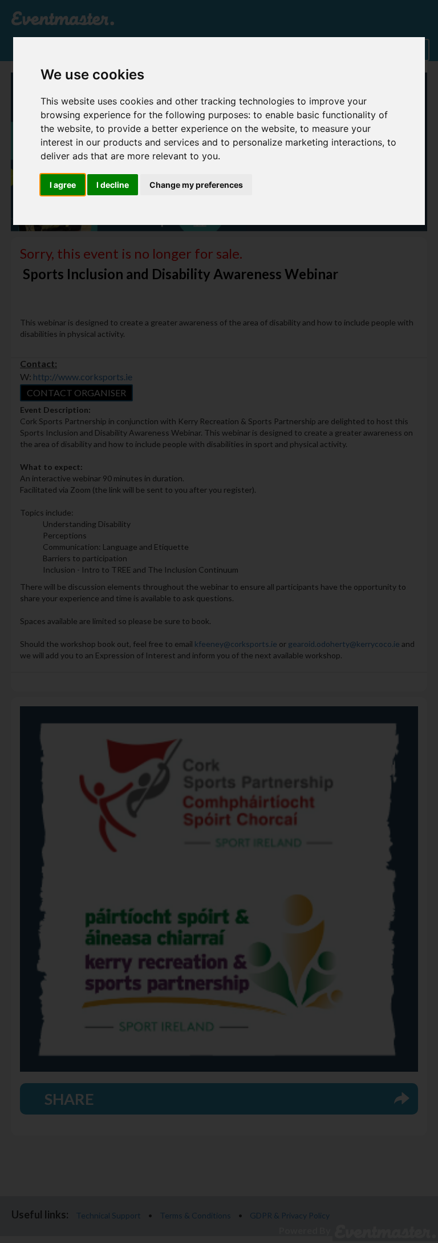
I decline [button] (112, 185)
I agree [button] (63, 185)
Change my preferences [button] (196, 185)
